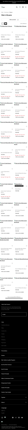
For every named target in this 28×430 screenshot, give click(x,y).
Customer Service (5, 325)
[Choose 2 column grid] (5, 23)
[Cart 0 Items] (23, 7)
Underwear (6, 12)
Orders (3, 333)
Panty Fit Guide (5, 373)
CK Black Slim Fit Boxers (6, 34)
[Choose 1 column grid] (2, 23)
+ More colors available (5, 39)
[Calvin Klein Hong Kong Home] (3, 7)
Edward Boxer (18, 188)
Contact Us (3, 330)
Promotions (4, 351)
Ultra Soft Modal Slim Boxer (6, 92)
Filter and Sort (13, 19)
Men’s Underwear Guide (7, 378)
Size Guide (3, 345)
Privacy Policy (4, 424)
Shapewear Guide (6, 383)
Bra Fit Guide (4, 369)
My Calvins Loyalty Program (8, 360)
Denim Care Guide (6, 392)
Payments (3, 342)
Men (2, 12)
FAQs (2, 328)
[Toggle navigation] (26, 7)
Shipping (3, 339)
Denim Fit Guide (5, 387)
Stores (3, 355)
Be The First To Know (6, 364)
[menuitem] (20, 7)
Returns (3, 336)
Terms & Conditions (13, 424)
